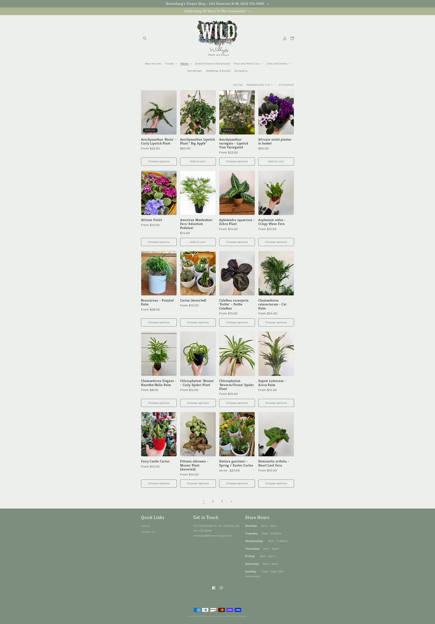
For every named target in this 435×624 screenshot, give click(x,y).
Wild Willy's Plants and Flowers (211, 616)
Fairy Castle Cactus (155, 461)
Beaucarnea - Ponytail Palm (157, 302)
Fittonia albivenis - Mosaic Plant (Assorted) (194, 465)
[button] (145, 38)
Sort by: (238, 84)
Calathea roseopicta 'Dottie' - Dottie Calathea (234, 304)
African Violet (151, 220)
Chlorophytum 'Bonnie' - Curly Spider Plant (197, 383)
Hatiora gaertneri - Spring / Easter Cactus (236, 463)
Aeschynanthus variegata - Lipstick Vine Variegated (233, 143)
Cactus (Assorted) (193, 300)
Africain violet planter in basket (275, 141)
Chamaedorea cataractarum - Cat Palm (272, 304)
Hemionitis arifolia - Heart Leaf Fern (273, 463)
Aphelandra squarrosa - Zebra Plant (237, 222)
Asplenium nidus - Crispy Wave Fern (272, 222)
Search (145, 525)
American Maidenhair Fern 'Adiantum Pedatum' (196, 224)
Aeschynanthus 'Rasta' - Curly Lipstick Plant (159, 141)
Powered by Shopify (237, 616)
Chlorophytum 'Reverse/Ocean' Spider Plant (236, 385)
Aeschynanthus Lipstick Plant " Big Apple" (197, 141)
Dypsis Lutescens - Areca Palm (272, 383)
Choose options (159, 161)
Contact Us (148, 531)
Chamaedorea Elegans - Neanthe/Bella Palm (159, 383)
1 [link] (203, 501)
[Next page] (231, 501)
